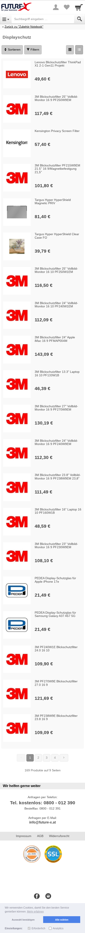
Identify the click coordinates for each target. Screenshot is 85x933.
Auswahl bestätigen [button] (23, 919)
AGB (40, 836)
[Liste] (79, 49)
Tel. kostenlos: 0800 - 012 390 (42, 802)
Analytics (58, 928)
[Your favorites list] (67, 7)
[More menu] (56, 7)
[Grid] (70, 49)
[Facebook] (36, 896)
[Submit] (79, 19)
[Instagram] (48, 896)
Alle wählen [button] (61, 919)
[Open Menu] (5, 19)
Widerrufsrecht (59, 836)
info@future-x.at (42, 822)
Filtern (34, 49)
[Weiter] (64, 758)
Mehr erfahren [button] (35, 911)
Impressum (23, 836)
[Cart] (79, 7)
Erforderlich (38, 928)
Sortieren (13, 49)
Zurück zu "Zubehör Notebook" (24, 26)
